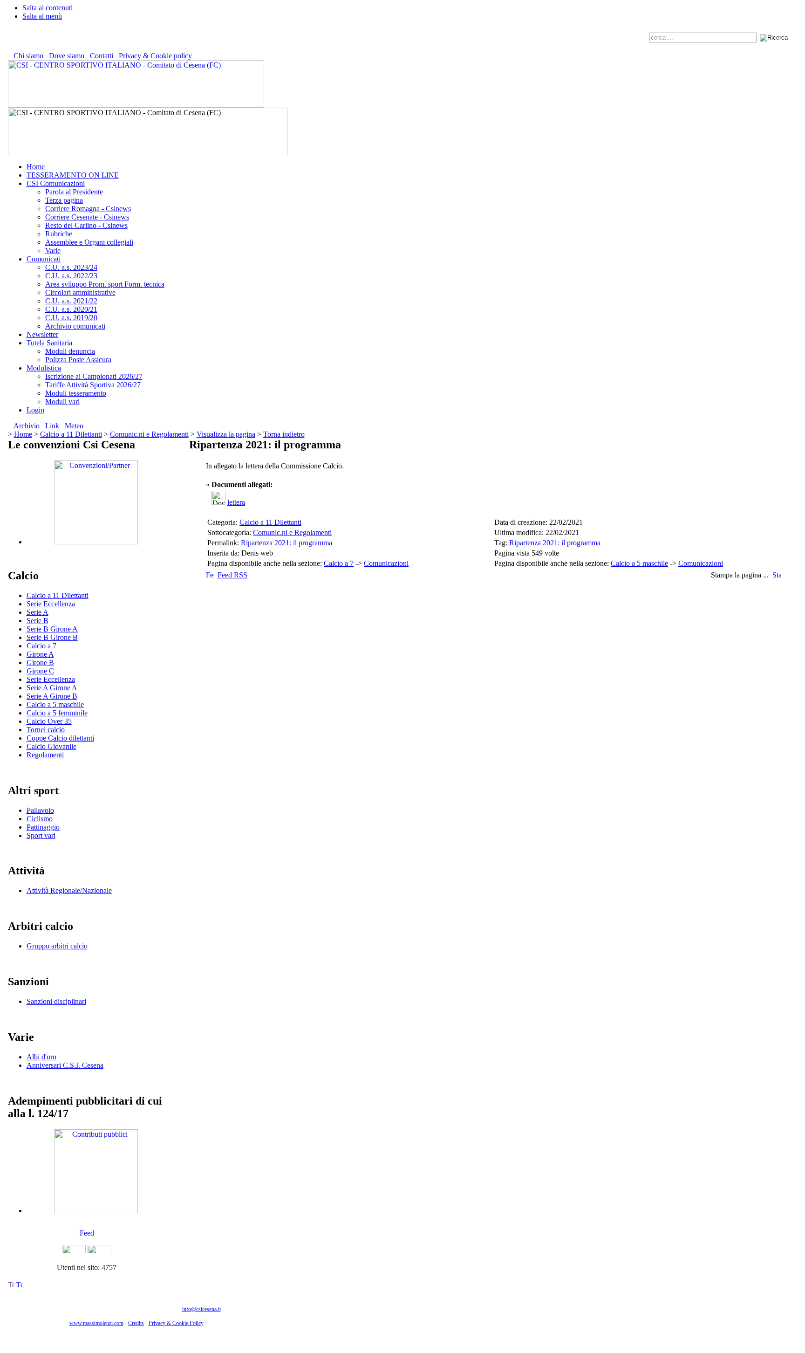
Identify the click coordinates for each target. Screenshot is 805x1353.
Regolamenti (45, 755)
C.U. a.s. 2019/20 (71, 318)
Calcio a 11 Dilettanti (71, 434)
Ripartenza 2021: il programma (286, 543)
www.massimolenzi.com (96, 1323)
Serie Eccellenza (51, 604)
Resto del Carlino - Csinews (86, 225)
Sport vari (41, 835)
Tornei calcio (46, 730)
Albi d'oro (41, 1057)
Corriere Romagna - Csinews (88, 209)
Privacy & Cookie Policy (176, 1323)
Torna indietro (284, 434)
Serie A (37, 612)
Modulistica (44, 368)
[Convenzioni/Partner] (96, 542)
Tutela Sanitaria (49, 343)
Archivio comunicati (75, 326)
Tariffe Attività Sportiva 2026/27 (93, 385)
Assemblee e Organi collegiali (89, 242)
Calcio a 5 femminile (57, 713)
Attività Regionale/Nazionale (69, 890)
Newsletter (42, 334)
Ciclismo (40, 819)
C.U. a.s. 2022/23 (71, 276)
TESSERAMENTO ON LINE (73, 175)
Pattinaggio (43, 827)
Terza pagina (64, 200)
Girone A (40, 654)
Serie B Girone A (52, 629)
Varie (53, 250)
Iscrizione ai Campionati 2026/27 (94, 376)
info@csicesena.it (201, 1309)
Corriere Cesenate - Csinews (87, 217)
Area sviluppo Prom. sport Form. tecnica (104, 284)
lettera (236, 502)
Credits (136, 1323)
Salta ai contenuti (47, 8)
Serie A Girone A (52, 688)
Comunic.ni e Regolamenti (149, 434)
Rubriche (58, 234)
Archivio (27, 426)
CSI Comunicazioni (56, 183)
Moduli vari (62, 401)
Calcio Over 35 (49, 721)
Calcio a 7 (41, 646)
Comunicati (44, 259)
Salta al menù (42, 16)
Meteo (74, 426)
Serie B (37, 621)
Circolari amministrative (80, 292)
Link (52, 426)
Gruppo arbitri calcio (57, 946)
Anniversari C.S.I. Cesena (65, 1065)
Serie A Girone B (52, 696)
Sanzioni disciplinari (56, 1001)
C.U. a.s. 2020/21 (71, 309)
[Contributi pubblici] (96, 1211)
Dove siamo (66, 56)
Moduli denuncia (70, 351)
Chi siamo (28, 56)
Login (35, 410)
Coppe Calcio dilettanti (60, 738)
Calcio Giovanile (51, 746)
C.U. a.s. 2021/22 (71, 301)
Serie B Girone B (52, 637)
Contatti (101, 56)
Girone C (40, 671)
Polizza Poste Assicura (78, 360)
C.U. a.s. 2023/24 (71, 267)
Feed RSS (232, 575)
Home (36, 167)
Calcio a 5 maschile (55, 704)
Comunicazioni (386, 563)
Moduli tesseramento (75, 393)
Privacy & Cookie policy (155, 56)
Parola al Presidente (74, 192)
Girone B (40, 662)
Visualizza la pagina (226, 434)
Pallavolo (40, 810)
